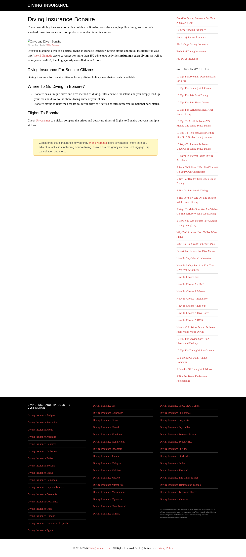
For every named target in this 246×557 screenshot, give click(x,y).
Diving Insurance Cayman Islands (45, 487)
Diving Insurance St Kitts (173, 448)
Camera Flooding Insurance (191, 29)
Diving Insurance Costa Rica (43, 501)
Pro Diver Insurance (187, 58)
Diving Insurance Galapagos (108, 412)
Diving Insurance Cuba (40, 508)
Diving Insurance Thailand (174, 470)
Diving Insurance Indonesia (107, 448)
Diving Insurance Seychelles (175, 427)
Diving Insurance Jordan (106, 456)
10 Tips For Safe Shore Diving (193, 102)
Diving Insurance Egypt (40, 530)
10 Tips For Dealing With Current (194, 88)
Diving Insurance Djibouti (41, 516)
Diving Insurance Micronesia (108, 484)
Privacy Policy (165, 548)
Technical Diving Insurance (191, 51)
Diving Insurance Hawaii (106, 427)
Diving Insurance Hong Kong (109, 441)
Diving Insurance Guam (105, 420)
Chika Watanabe (53, 45)
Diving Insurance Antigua (41, 415)
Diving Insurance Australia (42, 436)
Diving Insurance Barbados (42, 451)
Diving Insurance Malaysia (107, 463)
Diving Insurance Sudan (172, 463)
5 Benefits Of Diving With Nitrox (194, 369)
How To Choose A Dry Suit (191, 305)
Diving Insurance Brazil (40, 472)
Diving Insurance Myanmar (107, 499)
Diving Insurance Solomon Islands (178, 434)
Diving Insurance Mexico (106, 477)
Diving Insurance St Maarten (175, 456)
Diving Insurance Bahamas (42, 444)
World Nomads (42, 55)
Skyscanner (43, 120)
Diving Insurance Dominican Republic (48, 523)
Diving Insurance (48, 5)
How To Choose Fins (188, 277)
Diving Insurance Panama (106, 513)
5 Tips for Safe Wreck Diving (192, 190)
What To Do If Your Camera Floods (196, 243)
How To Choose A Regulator (192, 298)
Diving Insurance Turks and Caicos (178, 492)
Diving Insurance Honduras (107, 434)
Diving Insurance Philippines (175, 412)
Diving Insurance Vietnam (174, 499)
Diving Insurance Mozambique (109, 492)
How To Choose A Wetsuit (191, 291)
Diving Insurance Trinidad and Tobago (180, 484)
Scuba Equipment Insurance (191, 37)
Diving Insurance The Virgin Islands (179, 477)
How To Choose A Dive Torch (193, 313)
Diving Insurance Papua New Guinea (179, 405)
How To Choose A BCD (190, 320)
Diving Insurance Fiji (104, 405)
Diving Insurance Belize (40, 458)
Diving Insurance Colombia (42, 494)
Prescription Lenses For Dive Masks (196, 251)
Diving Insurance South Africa (176, 441)
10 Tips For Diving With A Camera (195, 350)
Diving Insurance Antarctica (42, 422)
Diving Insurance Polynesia (174, 420)
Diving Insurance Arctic (40, 429)
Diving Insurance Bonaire (41, 465)
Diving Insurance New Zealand (109, 506)
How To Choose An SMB (190, 284)
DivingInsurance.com (99, 548)
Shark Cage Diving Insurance (192, 44)
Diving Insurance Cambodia (42, 480)
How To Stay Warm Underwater (194, 258)
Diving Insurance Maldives (107, 470)
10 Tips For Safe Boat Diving (192, 95)
